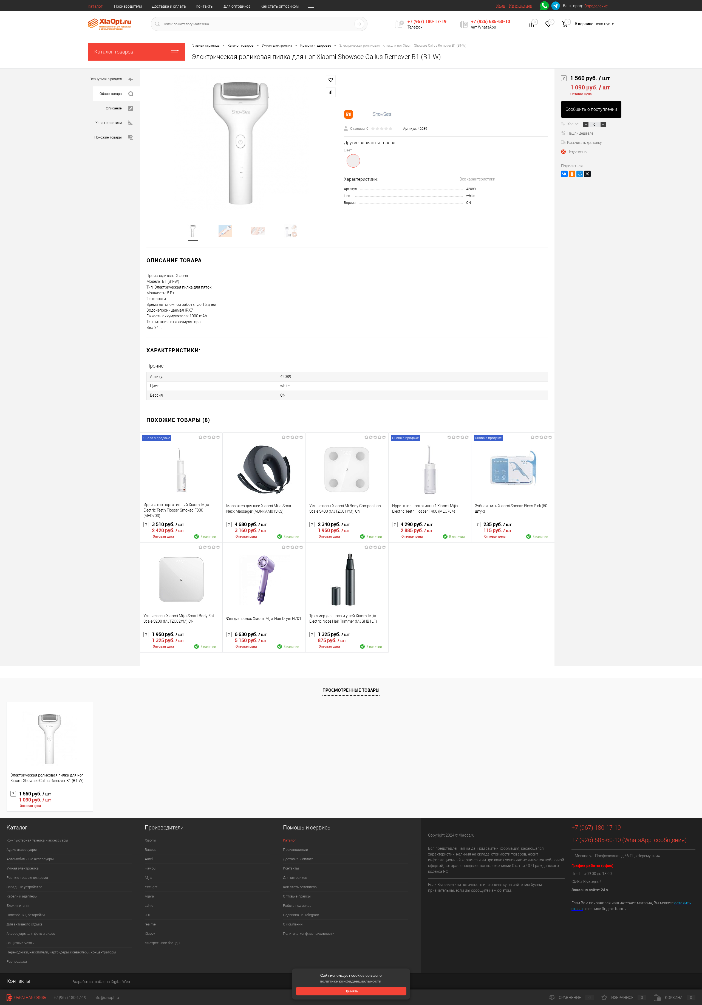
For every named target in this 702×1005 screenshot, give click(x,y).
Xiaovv (150, 933)
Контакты (205, 6)
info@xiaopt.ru (106, 997)
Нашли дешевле (580, 133)
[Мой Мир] (579, 174)
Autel (149, 859)
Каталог (95, 6)
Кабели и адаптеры (22, 896)
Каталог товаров (113, 52)
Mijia (148, 878)
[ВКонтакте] (564, 174)
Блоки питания (18, 906)
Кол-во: (573, 123)
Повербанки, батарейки (26, 915)
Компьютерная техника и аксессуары (37, 840)
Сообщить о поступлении (591, 109)
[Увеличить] (241, 142)
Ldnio (149, 906)
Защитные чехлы (21, 943)
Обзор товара (111, 94)
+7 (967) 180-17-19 (426, 21)
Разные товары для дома (27, 878)
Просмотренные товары (351, 690)
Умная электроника (23, 868)
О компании (292, 924)
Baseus (151, 850)
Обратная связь (29, 997)
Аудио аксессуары (22, 850)
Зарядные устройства (24, 887)
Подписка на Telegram (301, 915)
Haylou (150, 868)
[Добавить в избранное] (331, 80)
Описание (114, 108)
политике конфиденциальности (350, 981)
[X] (587, 174)
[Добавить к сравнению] (331, 92)
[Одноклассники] (572, 174)
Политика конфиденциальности (308, 933)
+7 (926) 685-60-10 (490, 21)
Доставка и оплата (169, 6)
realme (150, 924)
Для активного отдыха (25, 924)
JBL (148, 915)
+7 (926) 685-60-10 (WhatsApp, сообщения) (629, 840)
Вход (500, 5)
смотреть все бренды (162, 943)
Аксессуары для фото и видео (31, 933)
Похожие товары (108, 137)
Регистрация (520, 5)
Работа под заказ (297, 906)
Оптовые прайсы (297, 896)
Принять (351, 991)
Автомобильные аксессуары (30, 859)
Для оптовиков (237, 6)
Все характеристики (477, 179)
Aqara (149, 896)
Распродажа (17, 961)
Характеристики (108, 123)
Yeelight (151, 887)
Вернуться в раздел (106, 79)
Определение (596, 6)
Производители (128, 6)
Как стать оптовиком (280, 6)
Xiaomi (150, 840)
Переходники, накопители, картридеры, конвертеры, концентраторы (61, 952)
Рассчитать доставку (584, 142)
